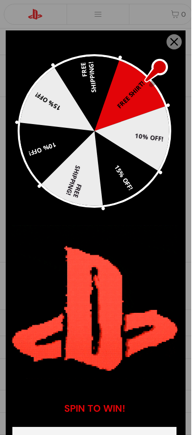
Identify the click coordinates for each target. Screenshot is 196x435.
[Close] (174, 41)
